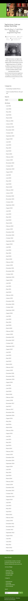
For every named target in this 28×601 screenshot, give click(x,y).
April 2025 (8, 151)
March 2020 (9, 328)
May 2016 (8, 421)
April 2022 (8, 256)
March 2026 (9, 118)
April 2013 (8, 511)
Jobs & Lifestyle (9, 586)
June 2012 (8, 541)
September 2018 (10, 379)
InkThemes (12, 599)
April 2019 (8, 361)
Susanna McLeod (12, 36)
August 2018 (9, 382)
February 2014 (9, 481)
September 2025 (10, 136)
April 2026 (8, 115)
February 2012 (9, 550)
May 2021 (8, 289)
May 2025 (8, 148)
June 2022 (8, 250)
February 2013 (9, 517)
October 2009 (9, 575)
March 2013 (9, 514)
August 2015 (9, 433)
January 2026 (9, 124)
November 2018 (10, 376)
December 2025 (10, 127)
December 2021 (10, 268)
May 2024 (8, 181)
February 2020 (9, 331)
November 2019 (10, 340)
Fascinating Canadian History (13, 88)
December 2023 (10, 196)
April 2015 (8, 445)
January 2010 (9, 570)
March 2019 (9, 364)
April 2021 (8, 292)
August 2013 (9, 499)
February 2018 (9, 397)
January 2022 (9, 265)
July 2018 (8, 385)
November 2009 (9, 573)
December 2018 (10, 373)
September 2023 (10, 205)
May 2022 (8, 253)
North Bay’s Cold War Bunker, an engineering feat (14, 31)
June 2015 (8, 439)
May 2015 (8, 442)
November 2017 (10, 403)
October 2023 (9, 202)
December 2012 (10, 523)
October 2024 (9, 166)
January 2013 (9, 520)
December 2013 (10, 487)
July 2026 (8, 106)
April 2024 (8, 184)
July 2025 (8, 142)
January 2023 (9, 229)
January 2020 (9, 334)
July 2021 (8, 283)
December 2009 (9, 572)
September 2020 (10, 310)
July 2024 (8, 175)
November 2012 (10, 526)
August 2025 (9, 139)
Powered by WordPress (9, 598)
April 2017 (8, 406)
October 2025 (9, 133)
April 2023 (8, 220)
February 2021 (9, 295)
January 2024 (9, 193)
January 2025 (9, 160)
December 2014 (10, 457)
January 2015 (9, 454)
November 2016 (10, 412)
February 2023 (9, 226)
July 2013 (8, 502)
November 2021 (10, 271)
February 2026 (9, 121)
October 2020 (9, 307)
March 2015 (9, 448)
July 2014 (8, 469)
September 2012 (10, 532)
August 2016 (9, 418)
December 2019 (10, 337)
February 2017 (9, 409)
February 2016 (9, 430)
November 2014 (10, 460)
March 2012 (9, 547)
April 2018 (8, 391)
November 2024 (10, 163)
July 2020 (8, 316)
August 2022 (9, 244)
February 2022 (9, 262)
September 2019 (10, 346)
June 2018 (8, 388)
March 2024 (9, 187)
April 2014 (8, 475)
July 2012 (8, 538)
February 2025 (9, 157)
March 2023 (9, 223)
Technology (8, 583)
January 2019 (9, 370)
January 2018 (9, 400)
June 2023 (8, 214)
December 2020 (10, 301)
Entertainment (9, 581)
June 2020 (8, 319)
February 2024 (9, 190)
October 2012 (9, 529)
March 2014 (9, 478)
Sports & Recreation (10, 584)
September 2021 (10, 277)
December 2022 (10, 232)
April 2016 (8, 424)
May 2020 (8, 322)
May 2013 (8, 508)
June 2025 (8, 145)
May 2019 (8, 358)
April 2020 (8, 325)
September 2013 (10, 496)
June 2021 (8, 286)
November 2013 (10, 490)
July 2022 (8, 247)
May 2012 (8, 544)
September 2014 (10, 463)
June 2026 (8, 109)
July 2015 (8, 436)
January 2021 (9, 298)
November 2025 (10, 130)
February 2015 (9, 451)
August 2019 (9, 349)
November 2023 (10, 199)
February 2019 (9, 367)
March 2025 (9, 154)
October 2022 (9, 238)
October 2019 (9, 343)
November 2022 (10, 235)
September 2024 (10, 169)
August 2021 (9, 280)
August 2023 (9, 208)
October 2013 (9, 493)
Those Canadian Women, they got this (14, 92)
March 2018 (9, 394)
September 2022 (10, 241)
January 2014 (9, 484)
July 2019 (8, 352)
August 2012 (9, 535)
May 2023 (8, 217)
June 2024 (8, 178)
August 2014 (9, 466)
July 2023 (8, 211)
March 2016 (9, 427)
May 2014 (8, 472)
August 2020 (9, 313)
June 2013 (8, 505)
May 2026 (8, 112)
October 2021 (9, 274)
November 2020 (10, 304)
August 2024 (9, 172)
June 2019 (8, 355)
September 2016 (10, 415)
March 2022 (9, 259)
